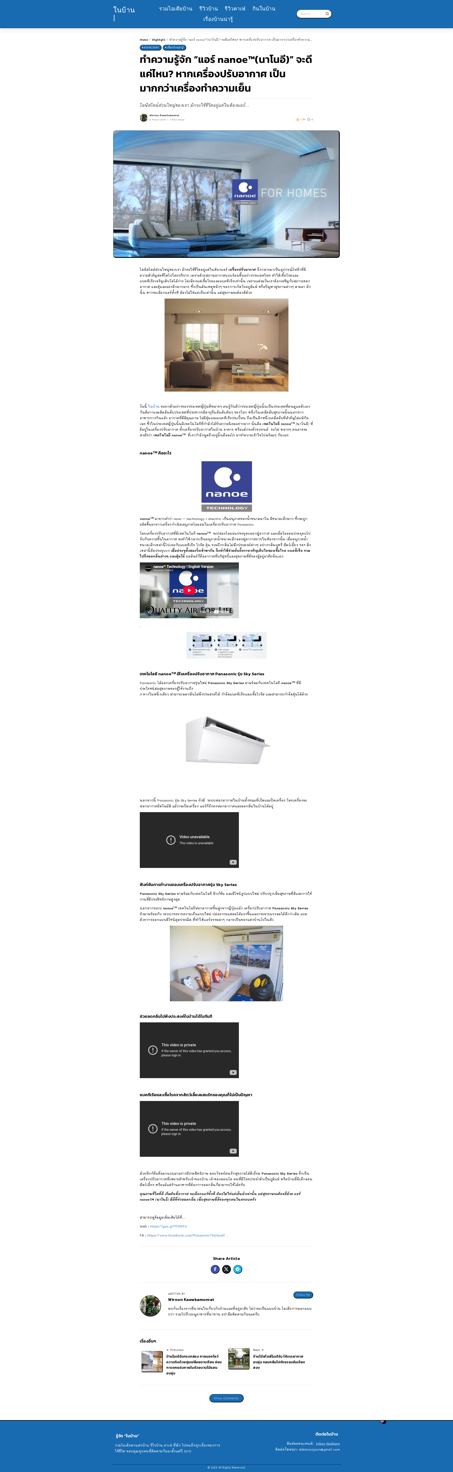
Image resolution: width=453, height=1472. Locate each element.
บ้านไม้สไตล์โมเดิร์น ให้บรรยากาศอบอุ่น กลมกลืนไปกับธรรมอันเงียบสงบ (279, 1362)
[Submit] (328, 14)
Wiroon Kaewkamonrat (164, 115)
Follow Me (303, 1295)
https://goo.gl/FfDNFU (168, 1226)
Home (144, 39)
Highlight (159, 39)
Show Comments (226, 1398)
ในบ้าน (154, 406)
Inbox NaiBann (328, 1443)
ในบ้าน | (124, 13)
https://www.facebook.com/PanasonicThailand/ (186, 1235)
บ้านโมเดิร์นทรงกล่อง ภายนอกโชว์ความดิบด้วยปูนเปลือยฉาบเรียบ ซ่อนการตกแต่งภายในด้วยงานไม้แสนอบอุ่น (194, 1365)
